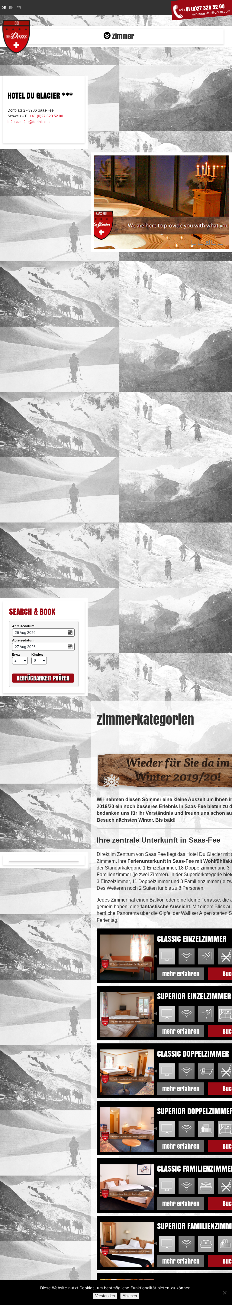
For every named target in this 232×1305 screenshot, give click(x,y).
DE (4, 7)
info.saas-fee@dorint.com (211, 12)
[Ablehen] (224, 1293)
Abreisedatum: (23, 640)
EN (11, 7)
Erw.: (15, 654)
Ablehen (130, 1296)
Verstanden (105, 1296)
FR (19, 7)
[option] (167, 956)
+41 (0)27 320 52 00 (204, 8)
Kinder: (34, 654)
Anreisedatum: (23, 626)
